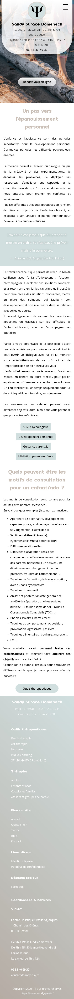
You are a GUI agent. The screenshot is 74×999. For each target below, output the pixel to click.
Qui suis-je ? (19, 825)
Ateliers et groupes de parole (30, 797)
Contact (16, 841)
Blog (14, 836)
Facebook (17, 887)
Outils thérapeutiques (37, 688)
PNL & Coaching (21, 755)
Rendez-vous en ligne (37, 82)
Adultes (16, 780)
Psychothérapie (21, 738)
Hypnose (17, 749)
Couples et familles (23, 791)
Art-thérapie (19, 744)
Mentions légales (22, 861)
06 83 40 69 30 (37, 50)
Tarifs (15, 830)
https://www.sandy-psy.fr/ (37, 993)
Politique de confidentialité (28, 867)
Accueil (15, 819)
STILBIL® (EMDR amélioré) (28, 760)
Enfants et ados (21, 786)
